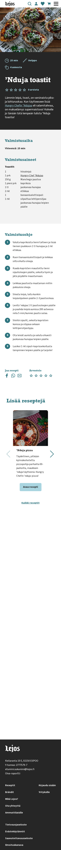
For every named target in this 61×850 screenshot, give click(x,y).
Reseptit (10, 785)
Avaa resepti (30, 487)
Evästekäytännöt (15, 831)
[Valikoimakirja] (43, 4)
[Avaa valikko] (56, 4)
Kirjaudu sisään (47, 785)
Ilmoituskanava (14, 845)
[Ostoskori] (49, 4)
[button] (30, 4)
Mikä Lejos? (11, 799)
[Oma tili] (36, 4)
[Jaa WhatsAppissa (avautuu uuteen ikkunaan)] (13, 376)
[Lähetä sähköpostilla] (19, 376)
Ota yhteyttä (12, 806)
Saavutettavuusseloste (19, 838)
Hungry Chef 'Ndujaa (31, 175)
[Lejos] (12, 749)
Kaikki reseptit (30, 503)
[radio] (31, 376)
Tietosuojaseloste (16, 824)
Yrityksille (44, 792)
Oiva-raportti (12, 773)
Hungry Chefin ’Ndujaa (18, 106)
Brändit (9, 792)
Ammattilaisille (14, 812)
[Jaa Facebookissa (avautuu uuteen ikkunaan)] (7, 376)
